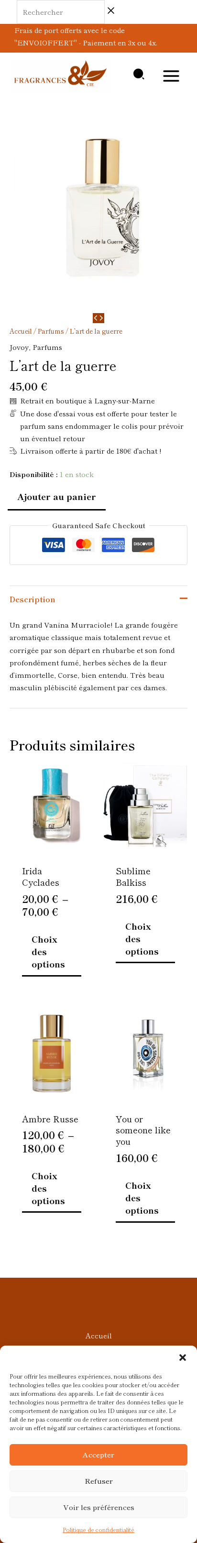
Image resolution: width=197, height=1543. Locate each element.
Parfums (51, 331)
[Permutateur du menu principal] (171, 76)
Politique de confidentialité (98, 1529)
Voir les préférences (98, 1507)
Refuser (99, 1481)
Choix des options (48, 951)
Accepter (98, 1454)
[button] (182, 1357)
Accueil (21, 331)
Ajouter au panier (56, 496)
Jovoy (19, 347)
